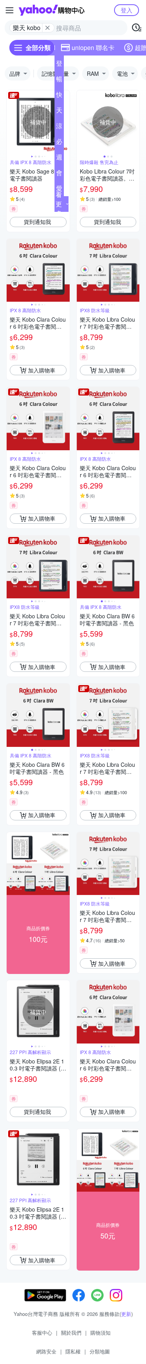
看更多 (59, 204)
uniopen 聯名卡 (93, 47)
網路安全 (46, 1351)
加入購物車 (41, 370)
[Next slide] (65, 122)
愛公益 (59, 190)
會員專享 (59, 174)
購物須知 (100, 1332)
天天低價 (59, 112)
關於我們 (71, 1332)
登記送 (59, 65)
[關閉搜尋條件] (47, 27)
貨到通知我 (37, 222)
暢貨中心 (59, 80)
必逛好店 (59, 143)
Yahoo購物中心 (51, 10)
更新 (126, 1313)
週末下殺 (59, 158)
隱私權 (73, 1351)
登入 (126, 10)
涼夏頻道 (59, 127)
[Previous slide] (12, 122)
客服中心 (42, 1332)
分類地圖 (100, 1351)
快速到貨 (59, 96)
